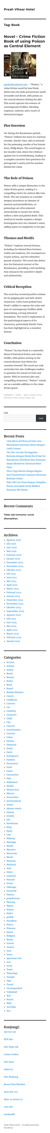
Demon (10, 741)
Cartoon (11, 703)
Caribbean (12, 699)
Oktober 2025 (14, 570)
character (12, 714)
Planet (10, 905)
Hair (9, 778)
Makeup (11, 838)
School (10, 943)
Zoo (9, 1010)
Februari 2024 (14, 637)
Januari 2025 (13, 596)
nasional (11, 875)
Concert (11, 726)
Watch (10, 999)
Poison (18, 395)
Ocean (10, 883)
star (9, 962)
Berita (10, 681)
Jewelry (10, 816)
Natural (11, 879)
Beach (10, 673)
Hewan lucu (13, 789)
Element (7, 398)
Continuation (14, 729)
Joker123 (8, 1069)
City (9, 722)
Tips (9, 980)
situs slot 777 (11, 1091)
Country (11, 733)
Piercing (11, 902)
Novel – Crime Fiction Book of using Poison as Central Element (24, 41)
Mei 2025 (11, 581)
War (9, 995)
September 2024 (15, 611)
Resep (10, 939)
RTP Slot (8, 1039)
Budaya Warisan (15, 692)
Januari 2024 (13, 641)
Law (9, 834)
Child (9, 718)
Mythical (11, 864)
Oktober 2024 (14, 607)
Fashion (11, 759)
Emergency (12, 756)
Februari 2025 (14, 592)
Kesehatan (12, 823)
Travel (10, 984)
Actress (10, 662)
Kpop (9, 831)
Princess (11, 928)
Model (10, 845)
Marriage (11, 842)
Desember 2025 (15, 562)
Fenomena (12, 763)
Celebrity (11, 711)
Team (10, 969)
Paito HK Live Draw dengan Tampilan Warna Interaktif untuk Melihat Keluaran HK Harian (26, 486)
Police (10, 913)
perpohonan (13, 898)
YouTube (11, 1007)
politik (10, 917)
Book (26, 395)
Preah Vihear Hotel (19, 9)
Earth (9, 752)
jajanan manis (14, 808)
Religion (11, 935)
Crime (39, 395)
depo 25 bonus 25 (13, 1099)
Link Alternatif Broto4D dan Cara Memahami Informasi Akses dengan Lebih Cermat (26, 445)
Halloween (12, 782)
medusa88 (9, 1114)
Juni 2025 (12, 577)
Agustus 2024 (14, 615)
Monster (11, 849)
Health (10, 786)
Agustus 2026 (14, 540)
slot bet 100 (10, 1031)
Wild (9, 1003)
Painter (10, 894)
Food (9, 767)
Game (10, 771)
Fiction (15, 398)
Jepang (10, 812)
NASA (10, 872)
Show (9, 954)
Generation (13, 774)
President (12, 920)
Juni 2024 (12, 622)
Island (10, 804)
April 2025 (12, 585)
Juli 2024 (11, 618)
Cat (8, 707)
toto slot (8, 1106)
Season (10, 947)
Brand (10, 688)
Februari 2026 (14, 555)
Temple (11, 977)
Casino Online (11, 1054)
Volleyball (12, 992)
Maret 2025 (13, 588)
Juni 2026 (12, 547)
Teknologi (12, 973)
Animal (10, 666)
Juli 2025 (11, 573)
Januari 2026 (13, 558)
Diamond (11, 744)
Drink (10, 748)
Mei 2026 (12, 551)
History (10, 793)
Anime (10, 669)
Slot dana (9, 1061)
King (9, 827)
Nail (9, 868)
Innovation (12, 797)
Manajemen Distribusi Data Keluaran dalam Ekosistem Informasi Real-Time (26, 463)
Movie (10, 857)
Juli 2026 (11, 543)
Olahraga (11, 887)
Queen (10, 932)
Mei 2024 (11, 626)
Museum (11, 860)
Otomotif (11, 890)
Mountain (12, 853)
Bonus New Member (14, 1084)
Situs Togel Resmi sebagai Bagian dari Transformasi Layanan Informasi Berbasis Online (26, 475)
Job (8, 819)
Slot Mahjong (11, 1076)
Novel (21, 398)
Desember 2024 (15, 600)
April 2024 (12, 630)
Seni (9, 950)
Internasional (14, 801)
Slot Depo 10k (11, 1046)
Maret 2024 (13, 633)
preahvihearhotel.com (15, 84)
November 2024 (15, 603)
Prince (10, 924)
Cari (6, 412)
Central (32, 395)
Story (9, 965)
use (33, 398)
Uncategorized (14, 988)
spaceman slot (14, 958)
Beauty (10, 677)
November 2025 (15, 566)
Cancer (10, 696)
